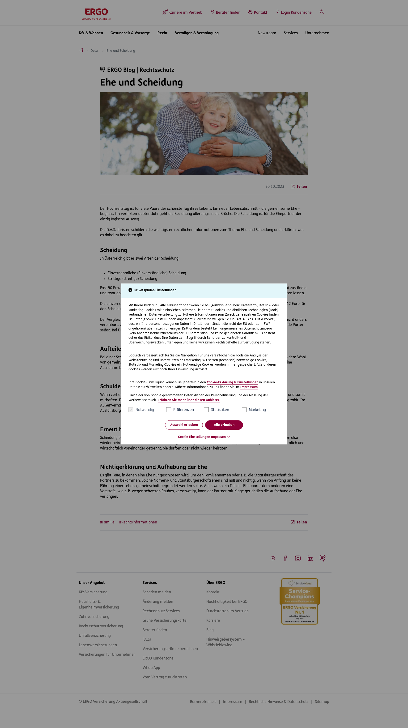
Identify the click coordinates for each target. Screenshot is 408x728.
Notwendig (145, 410)
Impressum (249, 387)
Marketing (257, 410)
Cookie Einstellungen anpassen (202, 437)
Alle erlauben (224, 425)
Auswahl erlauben (184, 425)
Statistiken (220, 410)
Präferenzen (183, 410)
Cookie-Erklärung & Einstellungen (232, 382)
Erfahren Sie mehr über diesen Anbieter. (189, 400)
